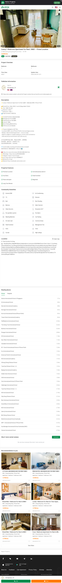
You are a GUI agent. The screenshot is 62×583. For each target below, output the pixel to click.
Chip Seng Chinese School (8, 396)
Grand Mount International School (10, 404)
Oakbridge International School (9, 385)
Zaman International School (8, 430)
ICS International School (7, 336)
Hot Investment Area (46, 574)
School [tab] (3, 293)
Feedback (12, 570)
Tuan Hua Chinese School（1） (9, 388)
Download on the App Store (9, 564)
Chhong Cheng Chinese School (9, 362)
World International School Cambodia (10, 419)
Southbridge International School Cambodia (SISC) (14, 426)
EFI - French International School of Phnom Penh (13, 347)
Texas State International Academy (10, 317)
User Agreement (21, 570)
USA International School (7, 377)
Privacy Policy (33, 570)
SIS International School (7, 392)
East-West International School (9, 340)
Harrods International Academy (9, 306)
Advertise (49, 570)
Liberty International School (8, 411)
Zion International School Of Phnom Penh (12, 381)
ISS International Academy (8, 358)
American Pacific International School (11, 355)
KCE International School (7, 407)
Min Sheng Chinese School (8, 415)
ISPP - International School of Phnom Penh (12, 422)
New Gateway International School (10, 400)
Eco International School (7, 351)
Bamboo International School (8, 328)
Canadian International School (9, 343)
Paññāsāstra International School (10, 321)
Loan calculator (5, 574)
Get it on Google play (22, 564)
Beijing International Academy (9, 370)
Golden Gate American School (9, 373)
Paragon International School (8, 332)
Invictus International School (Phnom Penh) (12, 313)
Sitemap (41, 570)
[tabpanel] (31, 364)
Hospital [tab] (9, 293)
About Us (3, 570)
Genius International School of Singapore (11, 298)
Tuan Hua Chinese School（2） (9, 366)
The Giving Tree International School (10, 324)
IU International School (7, 302)
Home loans (24, 574)
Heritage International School (8, 309)
